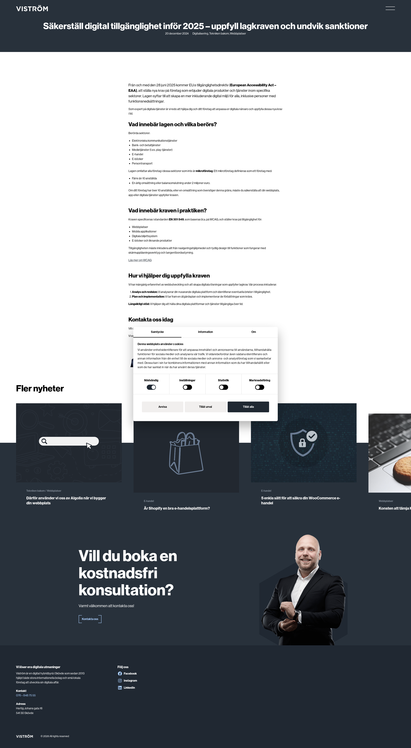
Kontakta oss (90, 619)
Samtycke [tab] (157, 332)
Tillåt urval (205, 407)
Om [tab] (253, 332)
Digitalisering (200, 33)
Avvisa (162, 407)
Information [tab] (205, 332)
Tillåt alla (248, 407)
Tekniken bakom (219, 33)
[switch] (187, 387)
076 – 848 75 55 (26, 695)
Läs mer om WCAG (140, 260)
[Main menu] (390, 8)
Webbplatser (238, 33)
